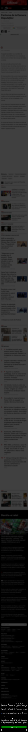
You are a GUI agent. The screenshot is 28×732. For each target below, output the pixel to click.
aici (1, 713)
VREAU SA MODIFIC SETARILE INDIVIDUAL (14, 730)
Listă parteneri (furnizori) (4, 724)
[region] (14, 715)
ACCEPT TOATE (14, 727)
